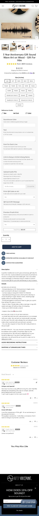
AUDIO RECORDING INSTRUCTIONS (14, 342)
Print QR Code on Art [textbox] (14, 192)
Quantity (6, 235)
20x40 (23, 95)
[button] (30, 398)
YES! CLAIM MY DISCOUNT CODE (19, 506)
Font (17, 113)
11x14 (20, 86)
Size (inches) (19, 77)
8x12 (25, 81)
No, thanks (20, 510)
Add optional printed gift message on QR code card (16, 204)
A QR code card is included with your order (14, 193)
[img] (5, 379)
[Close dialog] (35, 488)
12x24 (33, 86)
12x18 (26, 86)
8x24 (31, 81)
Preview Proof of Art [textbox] (18, 216)
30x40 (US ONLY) (26, 100)
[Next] (37, 24)
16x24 (23, 90)
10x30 (13, 86)
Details (4, 284)
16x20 (16, 90)
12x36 (9, 90)
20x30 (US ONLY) (12, 95)
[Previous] (1, 24)
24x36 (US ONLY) (12, 100)
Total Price (19, 229)
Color (29, 113)
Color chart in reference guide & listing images (15, 121)
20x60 (30, 95)
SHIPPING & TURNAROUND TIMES (13, 347)
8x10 (19, 81)
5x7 (13, 81)
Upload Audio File (18, 177)
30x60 (19, 105)
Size (5, 113)
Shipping (13, 70)
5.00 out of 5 (24, 365)
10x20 (6, 86)
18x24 (30, 90)
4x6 (7, 81)
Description (6, 269)
